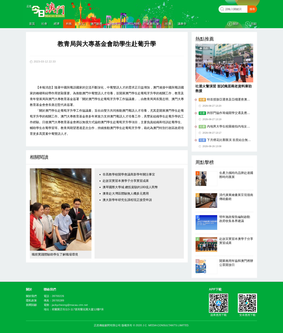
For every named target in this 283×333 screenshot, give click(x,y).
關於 (236, 23)
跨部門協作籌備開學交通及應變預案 (224, 113)
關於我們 (31, 296)
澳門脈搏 (96, 23)
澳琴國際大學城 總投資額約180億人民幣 (130, 187)
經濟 (56, 23)
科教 (69, 23)
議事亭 (182, 23)
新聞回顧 (31, 304)
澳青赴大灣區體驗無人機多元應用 (126, 193)
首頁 (32, 23)
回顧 (254, 23)
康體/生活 (115, 23)
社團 (168, 23)
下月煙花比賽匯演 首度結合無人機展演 (225, 140)
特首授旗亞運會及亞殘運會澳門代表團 (224, 100)
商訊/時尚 (134, 23)
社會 (44, 23)
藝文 (81, 23)
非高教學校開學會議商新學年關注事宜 (129, 174)
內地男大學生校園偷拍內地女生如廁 (224, 127)
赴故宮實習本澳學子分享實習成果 (126, 180)
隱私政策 (31, 300)
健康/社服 (153, 23)
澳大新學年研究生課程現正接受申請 (127, 199)
